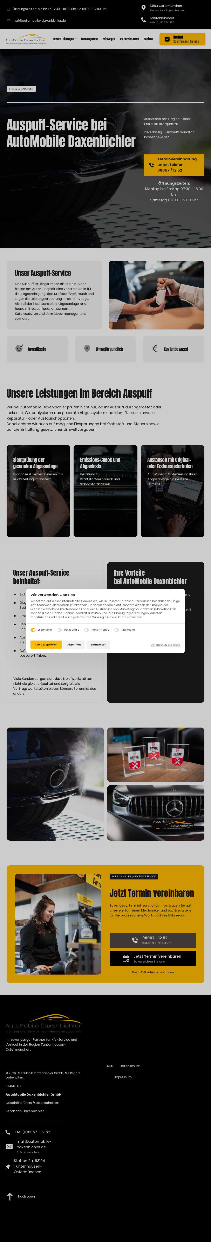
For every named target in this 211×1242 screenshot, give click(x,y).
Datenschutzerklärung (166, 645)
